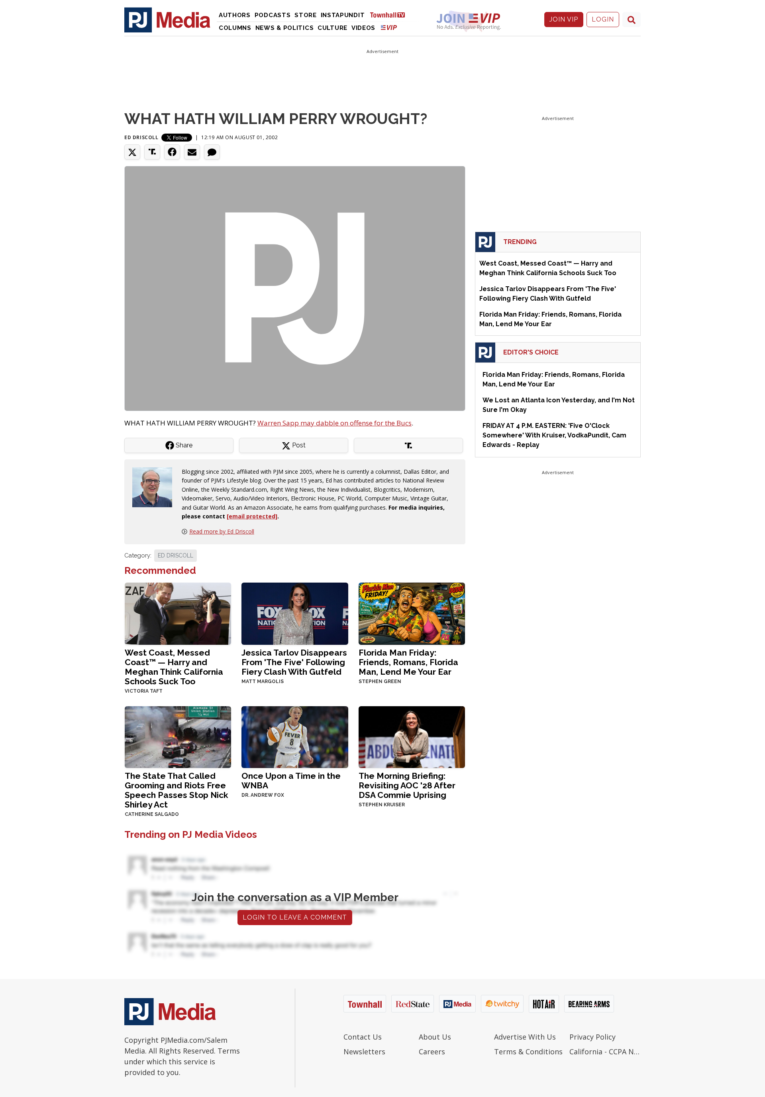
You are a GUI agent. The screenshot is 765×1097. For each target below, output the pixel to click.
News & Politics (284, 28)
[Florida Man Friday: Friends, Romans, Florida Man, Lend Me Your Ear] (412, 613)
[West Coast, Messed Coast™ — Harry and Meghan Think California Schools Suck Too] (178, 613)
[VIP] (389, 27)
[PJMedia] (167, 19)
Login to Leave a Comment (295, 917)
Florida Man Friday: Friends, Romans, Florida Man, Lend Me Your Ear (408, 662)
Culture (332, 28)
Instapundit (343, 15)
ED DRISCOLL (175, 555)
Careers (432, 1051)
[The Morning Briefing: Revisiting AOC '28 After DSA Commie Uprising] (412, 736)
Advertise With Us (525, 1037)
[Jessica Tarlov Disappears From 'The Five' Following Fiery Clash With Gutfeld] (294, 613)
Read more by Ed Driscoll (221, 531)
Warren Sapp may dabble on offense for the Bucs (334, 422)
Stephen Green (380, 681)
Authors (235, 15)
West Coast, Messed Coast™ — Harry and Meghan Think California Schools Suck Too (174, 667)
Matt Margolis (262, 681)
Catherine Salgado (152, 814)
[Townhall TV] (390, 14)
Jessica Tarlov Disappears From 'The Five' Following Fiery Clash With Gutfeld (294, 662)
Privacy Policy (592, 1037)
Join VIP (563, 19)
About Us (435, 1037)
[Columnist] (155, 486)
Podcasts (273, 15)
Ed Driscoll (141, 137)
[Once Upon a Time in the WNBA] (294, 736)
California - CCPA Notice (605, 1051)
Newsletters (364, 1051)
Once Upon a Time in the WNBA (291, 780)
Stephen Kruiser (382, 804)
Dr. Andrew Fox (262, 795)
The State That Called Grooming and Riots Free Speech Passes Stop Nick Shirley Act (176, 790)
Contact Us (362, 1037)
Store (305, 15)
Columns (235, 28)
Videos (363, 28)
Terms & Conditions (528, 1051)
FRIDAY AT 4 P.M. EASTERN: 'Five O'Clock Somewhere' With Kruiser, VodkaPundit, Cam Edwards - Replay (554, 435)
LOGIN (603, 19)
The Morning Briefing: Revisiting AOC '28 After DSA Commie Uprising (407, 785)
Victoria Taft (144, 691)
